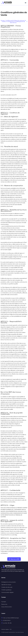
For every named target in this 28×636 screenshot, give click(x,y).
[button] (25, 3)
